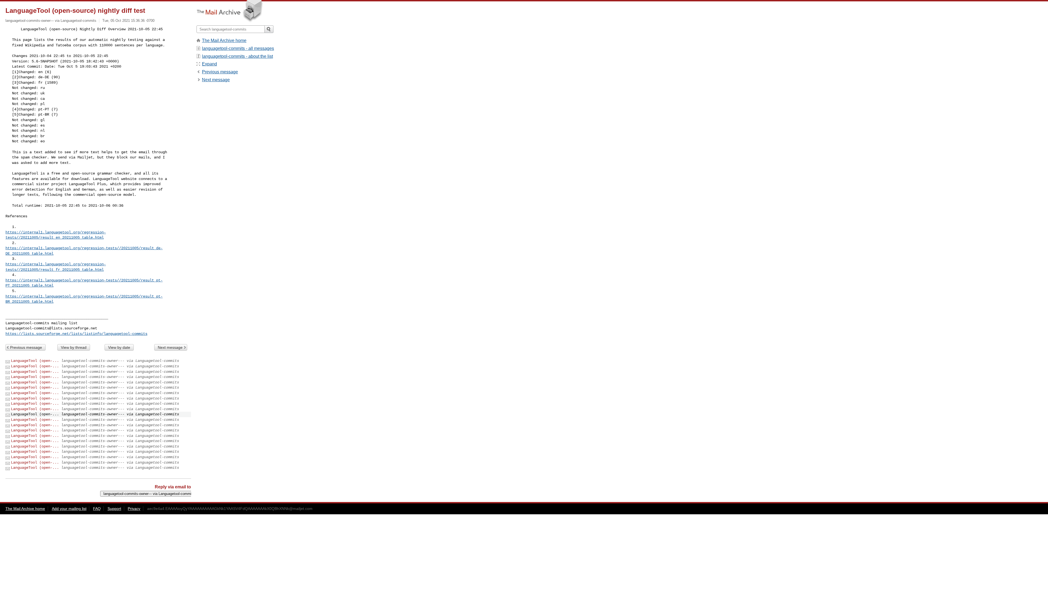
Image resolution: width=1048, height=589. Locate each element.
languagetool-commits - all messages (238, 48)
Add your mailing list (69, 508)
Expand (209, 64)
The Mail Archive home (224, 40)
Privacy (134, 508)
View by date (119, 347)
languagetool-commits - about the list (237, 56)
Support (114, 508)
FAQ (97, 508)
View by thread (74, 347)
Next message (170, 347)
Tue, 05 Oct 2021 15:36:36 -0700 (128, 21)
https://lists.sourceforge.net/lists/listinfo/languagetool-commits (76, 334)
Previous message (26, 347)
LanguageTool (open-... (35, 361)
